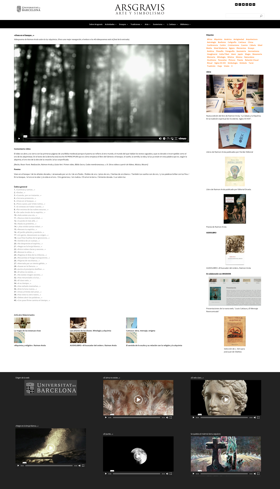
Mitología (221, 57)
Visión (226, 66)
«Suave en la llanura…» (27, 266)
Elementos (241, 48)
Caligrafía (232, 42)
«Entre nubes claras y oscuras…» (31, 249)
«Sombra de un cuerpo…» (28, 240)
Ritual (209, 63)
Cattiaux (242, 42)
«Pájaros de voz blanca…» (28, 260)
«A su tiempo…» (24, 283)
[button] (50, 448)
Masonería (257, 54)
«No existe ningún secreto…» (30, 274)
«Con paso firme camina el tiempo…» (33, 300)
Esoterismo (157, 25)
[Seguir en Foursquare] (254, 4)
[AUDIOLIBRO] (234, 250)
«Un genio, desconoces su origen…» (32, 235)
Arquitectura (251, 39)
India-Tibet (224, 54)
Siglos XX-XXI (220, 63)
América (228, 39)
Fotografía (229, 51)
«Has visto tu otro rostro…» (29, 294)
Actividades (110, 25)
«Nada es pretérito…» (26, 223)
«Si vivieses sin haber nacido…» (30, 206)
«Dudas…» (20, 192)
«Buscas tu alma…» (25, 252)
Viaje (219, 66)
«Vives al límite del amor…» (29, 292)
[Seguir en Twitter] (243, 4)
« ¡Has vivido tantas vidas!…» (30, 226)
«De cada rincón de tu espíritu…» (30, 212)
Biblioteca (184, 25)
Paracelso (222, 60)
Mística (231, 57)
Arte (146, 25)
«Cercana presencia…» (26, 198)
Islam (233, 54)
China (250, 42)
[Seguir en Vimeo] (250, 4)
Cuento (244, 45)
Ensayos (122, 25)
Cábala (253, 45)
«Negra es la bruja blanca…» (29, 246)
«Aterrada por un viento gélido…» (32, 263)
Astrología (211, 42)
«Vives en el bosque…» (26, 201)
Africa (209, 39)
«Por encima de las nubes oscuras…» (32, 209)
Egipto (232, 48)
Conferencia (212, 45)
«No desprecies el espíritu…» (30, 243)
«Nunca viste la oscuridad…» (32, 218)
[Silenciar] (80, 466)
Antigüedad (239, 39)
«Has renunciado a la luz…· (29, 277)
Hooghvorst (212, 54)
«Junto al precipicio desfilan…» (30, 269)
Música (239, 57)
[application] (50, 448)
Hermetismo (253, 51)
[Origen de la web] (50, 388)
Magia (247, 54)
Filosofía (219, 51)
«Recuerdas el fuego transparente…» (35, 257)
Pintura (232, 60)
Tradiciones (135, 25)
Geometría (241, 51)
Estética (210, 51)
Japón (240, 54)
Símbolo (243, 63)
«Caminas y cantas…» (25, 189)
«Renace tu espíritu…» (27, 229)
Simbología (233, 63)
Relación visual (252, 60)
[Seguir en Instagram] (247, 4)
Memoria (211, 57)
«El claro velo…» (24, 280)
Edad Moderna (220, 48)
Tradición (211, 66)
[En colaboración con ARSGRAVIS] (234, 291)
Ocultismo (211, 60)
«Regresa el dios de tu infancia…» (32, 255)
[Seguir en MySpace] (236, 4)
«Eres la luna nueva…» (27, 289)
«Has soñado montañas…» (28, 286)
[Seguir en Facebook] (240, 4)
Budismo (222, 42)
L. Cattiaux (171, 25)
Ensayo (251, 48)
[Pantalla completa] (83, 466)
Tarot (251, 63)
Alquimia (218, 39)
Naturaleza (249, 57)
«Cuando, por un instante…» (28, 195)
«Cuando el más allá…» (27, 221)
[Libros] (234, 94)
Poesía (240, 60)
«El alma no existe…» (28, 272)
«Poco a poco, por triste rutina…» (30, 204)
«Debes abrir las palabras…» (29, 297)
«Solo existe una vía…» (27, 215)
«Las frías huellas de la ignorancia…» (33, 238)
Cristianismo (233, 45)
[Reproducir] (18, 466)
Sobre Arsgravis (95, 25)
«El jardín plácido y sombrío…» (32, 232)
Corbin (223, 45)
